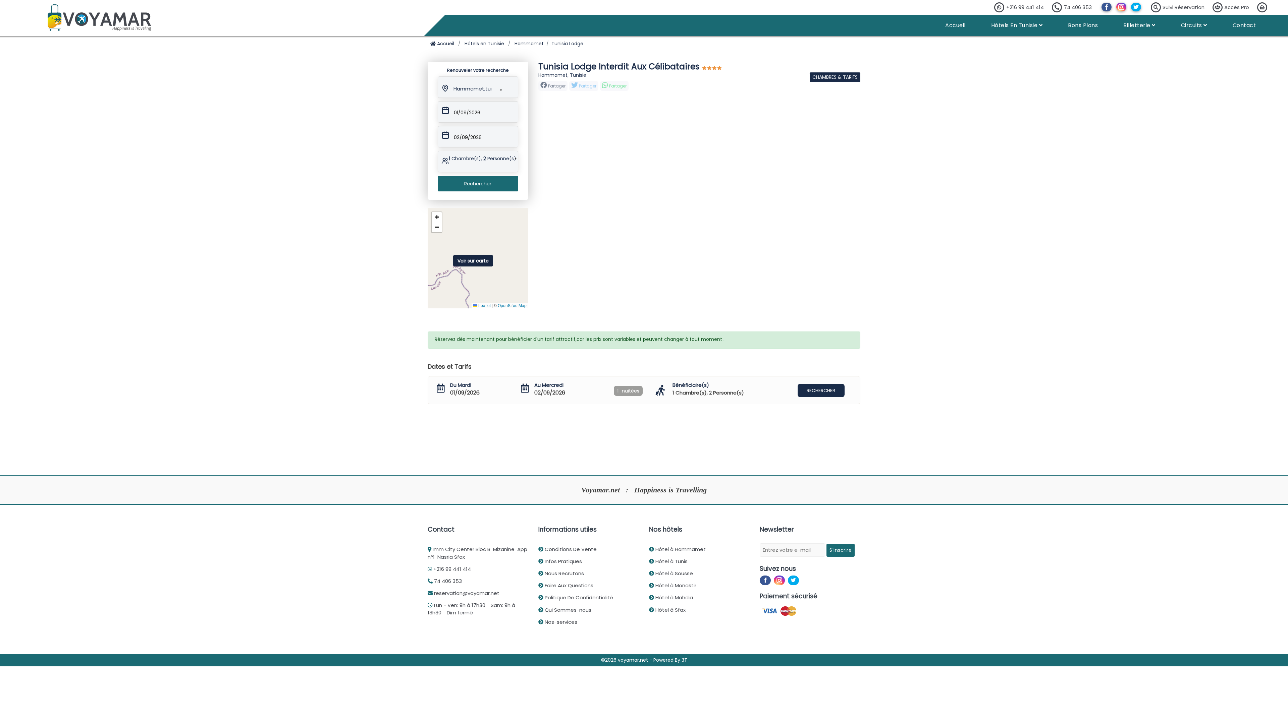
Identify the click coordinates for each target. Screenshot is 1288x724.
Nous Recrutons (563, 573)
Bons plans (1083, 25)
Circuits (1192, 25)
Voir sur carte (473, 260)
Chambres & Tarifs (835, 77)
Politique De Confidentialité (578, 597)
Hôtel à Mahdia (673, 597)
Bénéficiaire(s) (691, 384)
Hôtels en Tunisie (484, 43)
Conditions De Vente (570, 549)
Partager (587, 86)
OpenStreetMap (512, 305)
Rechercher (477, 183)
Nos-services (560, 621)
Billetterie (1137, 25)
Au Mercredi (549, 384)
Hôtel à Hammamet (680, 549)
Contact (1244, 25)
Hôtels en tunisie (1015, 25)
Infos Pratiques (562, 561)
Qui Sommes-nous (567, 609)
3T (684, 660)
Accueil (955, 25)
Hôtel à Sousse (673, 573)
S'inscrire (840, 550)
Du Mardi (460, 384)
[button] (472, 87)
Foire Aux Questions (568, 585)
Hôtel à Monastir (675, 585)
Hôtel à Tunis (671, 561)
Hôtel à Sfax (670, 609)
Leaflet (484, 305)
